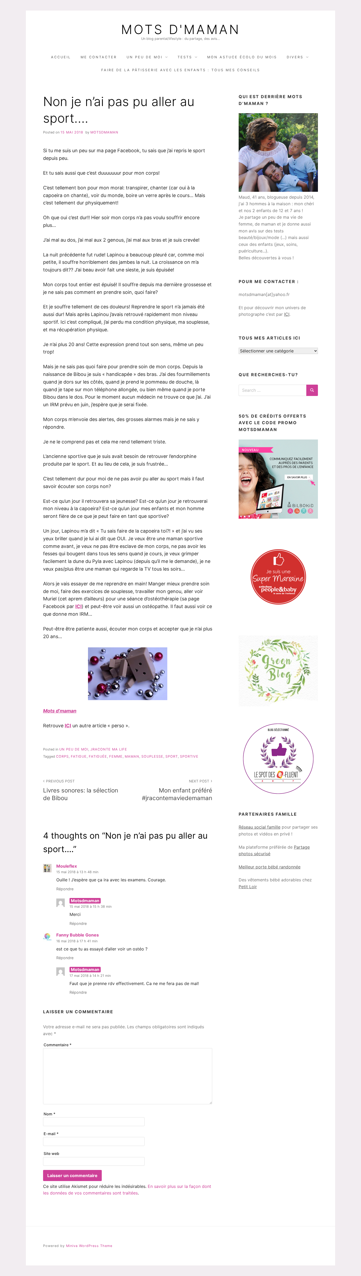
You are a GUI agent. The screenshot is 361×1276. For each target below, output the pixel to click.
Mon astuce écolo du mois (242, 57)
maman (132, 756)
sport (171, 756)
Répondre (64, 889)
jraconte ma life (108, 749)
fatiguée (98, 756)
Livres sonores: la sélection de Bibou (80, 790)
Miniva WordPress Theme (89, 1246)
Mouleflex (66, 866)
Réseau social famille (259, 827)
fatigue (79, 756)
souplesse (152, 756)
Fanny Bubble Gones (77, 935)
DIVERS (295, 57)
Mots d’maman (59, 711)
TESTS (185, 57)
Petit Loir (248, 886)
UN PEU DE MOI (145, 57)
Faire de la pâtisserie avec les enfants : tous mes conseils (180, 70)
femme (116, 756)
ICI (78, 606)
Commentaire (58, 1045)
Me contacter (99, 57)
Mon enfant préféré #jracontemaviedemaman (177, 790)
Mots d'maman (180, 29)
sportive (189, 756)
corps (62, 756)
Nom (49, 1114)
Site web (51, 1153)
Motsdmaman (104, 132)
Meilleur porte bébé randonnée (269, 866)
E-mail (51, 1133)
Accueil (61, 57)
